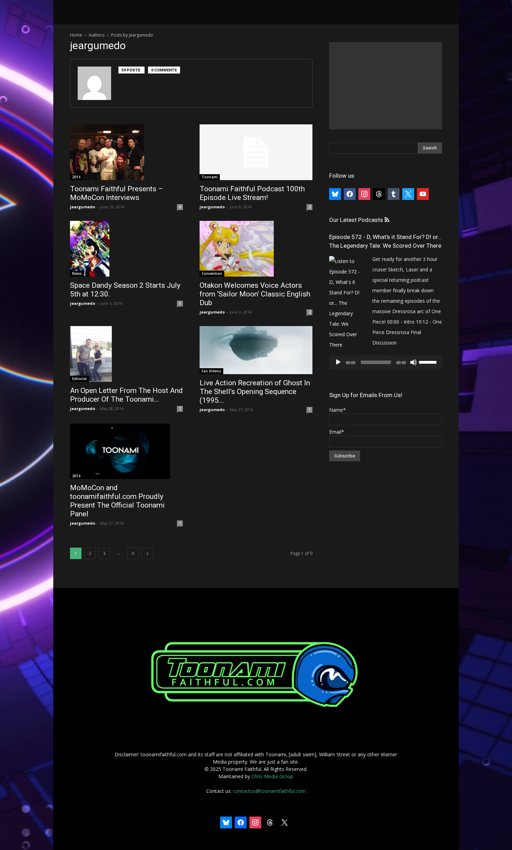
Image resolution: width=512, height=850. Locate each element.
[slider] (429, 361)
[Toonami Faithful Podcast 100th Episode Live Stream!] (256, 152)
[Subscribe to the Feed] (387, 220)
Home (76, 35)
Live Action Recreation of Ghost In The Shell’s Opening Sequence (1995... (255, 391)
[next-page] (147, 553)
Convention (212, 273)
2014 (76, 177)
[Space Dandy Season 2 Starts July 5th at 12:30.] (126, 249)
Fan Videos (211, 371)
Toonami (210, 177)
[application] (385, 362)
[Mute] (413, 362)
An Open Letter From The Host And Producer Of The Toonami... (126, 394)
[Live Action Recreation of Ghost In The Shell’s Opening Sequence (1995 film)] (256, 350)
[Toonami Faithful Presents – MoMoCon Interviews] (126, 152)
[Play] (338, 362)
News (77, 273)
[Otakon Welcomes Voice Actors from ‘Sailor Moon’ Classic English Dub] (256, 249)
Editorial (79, 378)
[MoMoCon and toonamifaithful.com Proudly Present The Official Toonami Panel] (126, 451)
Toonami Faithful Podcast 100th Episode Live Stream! (252, 193)
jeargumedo (82, 206)
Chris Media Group (272, 776)
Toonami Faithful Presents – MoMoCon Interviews (116, 193)
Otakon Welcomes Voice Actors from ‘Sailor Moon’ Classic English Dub (255, 294)
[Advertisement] (385, 85)
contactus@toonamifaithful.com (269, 791)
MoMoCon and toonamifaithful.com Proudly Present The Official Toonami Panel (117, 501)
